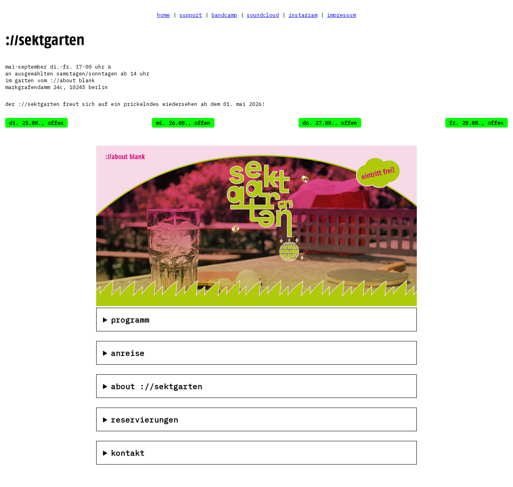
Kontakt (128, 453)
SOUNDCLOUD (263, 15)
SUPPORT (191, 15)
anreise (128, 353)
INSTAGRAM (303, 15)
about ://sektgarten (156, 386)
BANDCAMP (224, 15)
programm (130, 320)
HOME (163, 15)
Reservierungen (144, 419)
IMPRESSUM (341, 15)
